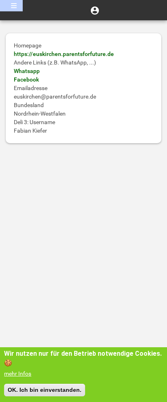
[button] (95, 10)
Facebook (26, 79)
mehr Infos (17, 373)
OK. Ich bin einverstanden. (44, 390)
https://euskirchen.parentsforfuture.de (64, 54)
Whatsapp (27, 71)
